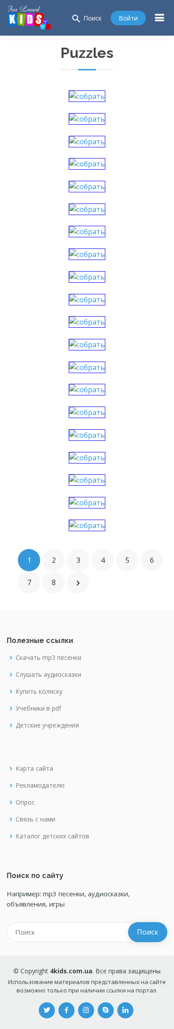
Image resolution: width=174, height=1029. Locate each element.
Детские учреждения (47, 725)
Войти (128, 18)
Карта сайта (34, 768)
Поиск (86, 18)
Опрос (25, 802)
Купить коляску (39, 691)
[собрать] (87, 95)
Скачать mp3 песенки (48, 658)
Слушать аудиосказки (48, 674)
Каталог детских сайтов (52, 836)
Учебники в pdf (38, 708)
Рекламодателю (40, 785)
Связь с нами (35, 819)
